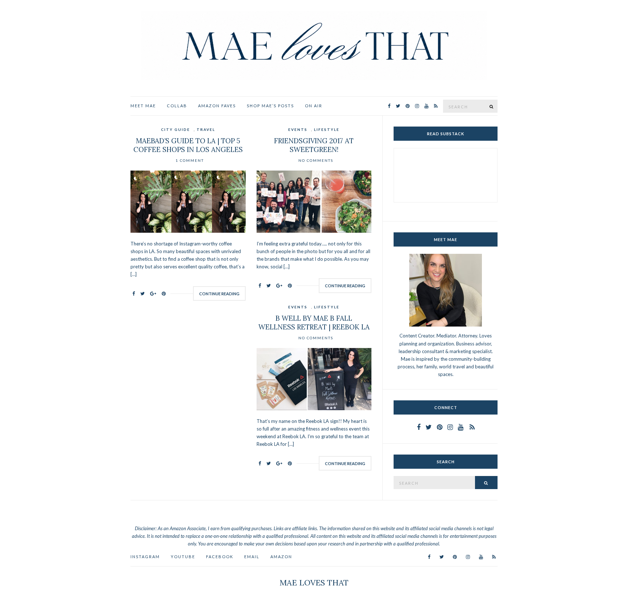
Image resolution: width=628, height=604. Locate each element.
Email (251, 556)
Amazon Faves (217, 105)
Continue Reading (219, 293)
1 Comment (190, 160)
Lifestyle (326, 129)
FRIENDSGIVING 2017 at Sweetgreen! (314, 145)
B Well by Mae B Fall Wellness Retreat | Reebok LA (314, 322)
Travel (206, 129)
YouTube (183, 556)
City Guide (175, 129)
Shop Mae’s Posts (270, 105)
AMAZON (281, 556)
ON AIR (313, 105)
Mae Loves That (314, 582)
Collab (177, 105)
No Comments (315, 160)
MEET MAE (143, 105)
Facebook (219, 556)
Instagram (145, 556)
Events (297, 129)
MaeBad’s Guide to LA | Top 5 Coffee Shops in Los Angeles (188, 145)
